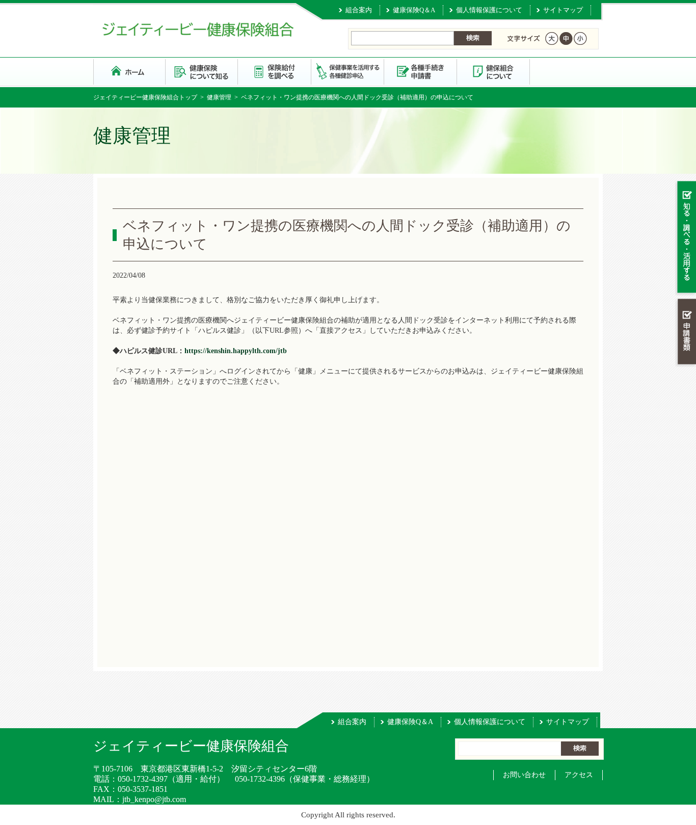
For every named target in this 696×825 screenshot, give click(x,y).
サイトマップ (563, 10)
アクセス (579, 775)
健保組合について (493, 71)
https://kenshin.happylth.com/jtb (235, 351)
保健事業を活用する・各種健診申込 (347, 71)
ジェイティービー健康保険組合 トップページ (129, 71)
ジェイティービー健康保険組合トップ (145, 97)
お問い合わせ (524, 775)
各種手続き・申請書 (420, 71)
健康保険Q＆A (414, 10)
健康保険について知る (202, 71)
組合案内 (358, 10)
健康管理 (219, 97)
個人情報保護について (489, 10)
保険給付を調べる (274, 71)
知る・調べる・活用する (685, 238)
